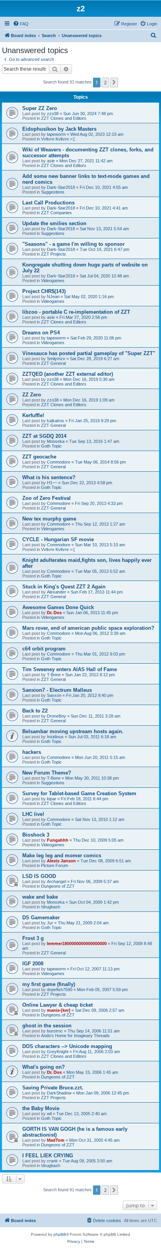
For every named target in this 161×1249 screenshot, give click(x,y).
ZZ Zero (31, 395)
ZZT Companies (56, 212)
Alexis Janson (61, 860)
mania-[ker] (58, 1010)
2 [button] (105, 82)
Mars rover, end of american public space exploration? (88, 628)
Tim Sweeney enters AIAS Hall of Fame (69, 669)
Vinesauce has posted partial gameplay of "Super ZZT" (88, 353)
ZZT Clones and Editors (63, 118)
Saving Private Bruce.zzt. (52, 1088)
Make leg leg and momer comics (61, 855)
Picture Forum (54, 865)
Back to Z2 (35, 711)
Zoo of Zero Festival (46, 498)
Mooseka (55, 441)
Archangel (56, 881)
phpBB (60, 1234)
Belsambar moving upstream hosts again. (72, 731)
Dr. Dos (54, 612)
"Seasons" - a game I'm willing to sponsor (73, 244)
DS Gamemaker (41, 917)
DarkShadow (59, 1093)
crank (52, 1160)
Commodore (58, 462)
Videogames (52, 280)
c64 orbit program (44, 649)
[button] (114, 82)
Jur (50, 922)
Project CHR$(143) (44, 291)
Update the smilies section (54, 223)
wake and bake (40, 897)
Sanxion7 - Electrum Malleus (57, 690)
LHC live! (33, 814)
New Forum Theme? (46, 773)
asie (51, 160)
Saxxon (54, 695)
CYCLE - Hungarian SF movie (58, 539)
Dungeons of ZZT (58, 886)
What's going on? (43, 1067)
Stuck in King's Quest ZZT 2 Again (64, 587)
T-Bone (54, 674)
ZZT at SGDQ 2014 (44, 436)
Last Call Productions (48, 203)
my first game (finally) (48, 984)
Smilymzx (56, 358)
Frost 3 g (33, 938)
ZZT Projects (53, 254)
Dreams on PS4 (41, 333)
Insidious (55, 736)
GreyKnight (57, 1051)
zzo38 (53, 113)
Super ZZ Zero (39, 108)
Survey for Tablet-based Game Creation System (79, 793)
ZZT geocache (39, 457)
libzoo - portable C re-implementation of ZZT (76, 312)
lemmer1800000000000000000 (77, 943)
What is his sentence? (48, 477)
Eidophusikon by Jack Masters (59, 129)
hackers (31, 752)
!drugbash (50, 906)
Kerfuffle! (33, 415)
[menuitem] (21, 23)
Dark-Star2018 (61, 187)
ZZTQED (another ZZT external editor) (67, 374)
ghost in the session (47, 1026)
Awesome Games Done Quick (58, 607)
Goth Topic (51, 446)
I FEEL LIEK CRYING (47, 1155)
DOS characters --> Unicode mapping (67, 1046)
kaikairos (55, 420)
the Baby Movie (40, 1108)
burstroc (55, 1031)
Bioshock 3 (35, 835)
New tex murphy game (49, 519)
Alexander (56, 592)
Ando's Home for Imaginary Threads (75, 1035)
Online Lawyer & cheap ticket (57, 1005)
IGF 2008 (32, 964)
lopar (51, 798)
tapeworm (56, 134)
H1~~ (52, 482)
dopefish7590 (59, 989)
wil (49, 1113)
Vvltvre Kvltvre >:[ (58, 139)
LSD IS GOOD (39, 876)
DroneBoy (56, 716)
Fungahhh (57, 840)
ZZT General (53, 363)
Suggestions (52, 192)
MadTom (55, 1140)
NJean (53, 296)
